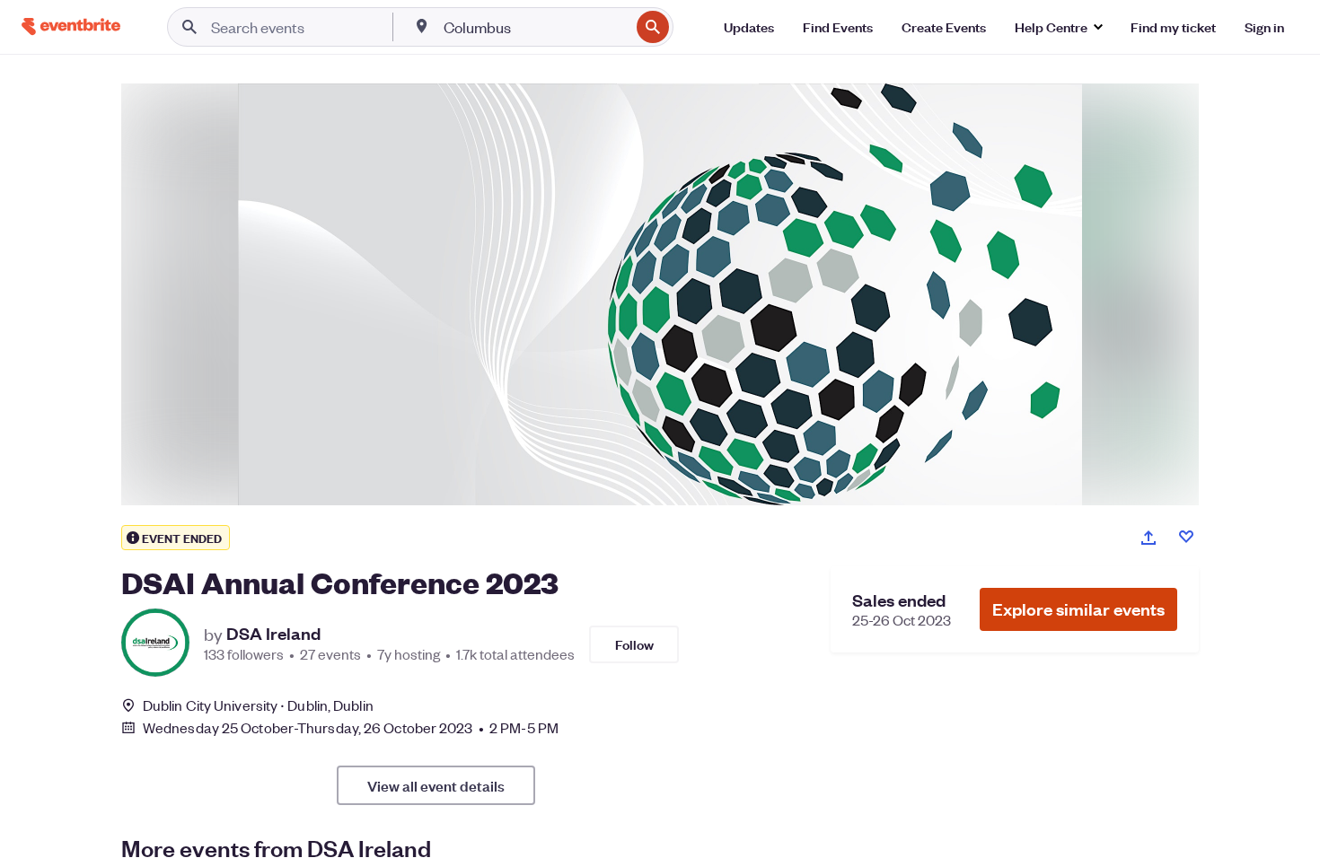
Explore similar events (1078, 609)
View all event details (436, 785)
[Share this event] (1148, 538)
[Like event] (1186, 536)
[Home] (71, 26)
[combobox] (535, 27)
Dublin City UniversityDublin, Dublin (258, 705)
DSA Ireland (273, 634)
